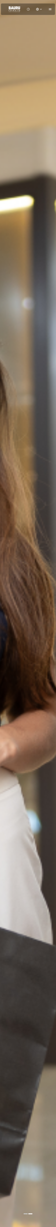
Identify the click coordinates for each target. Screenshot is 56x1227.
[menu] (50, 9)
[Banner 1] (26, 1213)
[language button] (39, 9)
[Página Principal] (14, 9)
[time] (28, 9)
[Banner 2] (30, 1213)
